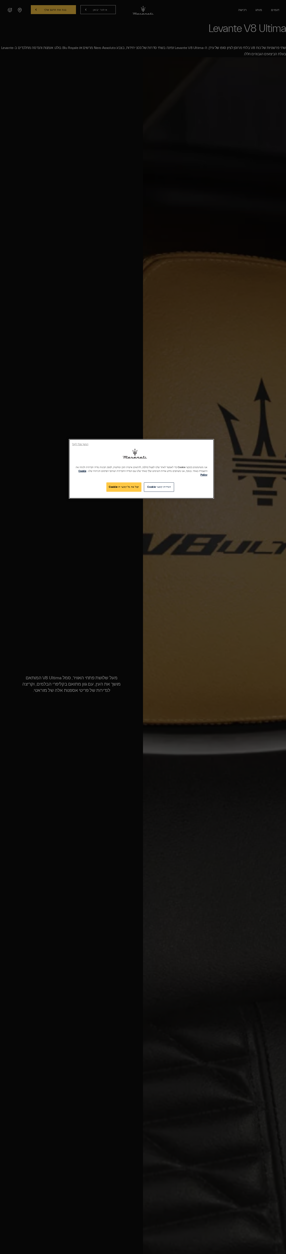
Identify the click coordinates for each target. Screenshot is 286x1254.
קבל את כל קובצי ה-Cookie (124, 487)
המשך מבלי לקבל (80, 444)
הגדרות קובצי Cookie (159, 487)
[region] (141, 469)
